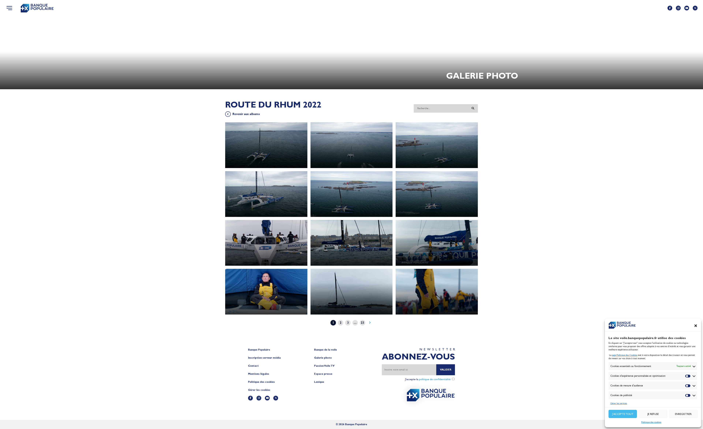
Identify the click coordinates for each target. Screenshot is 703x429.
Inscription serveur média (264, 357)
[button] (696, 326)
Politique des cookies (651, 422)
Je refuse (653, 414)
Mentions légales (258, 373)
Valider (445, 369)
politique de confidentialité (435, 379)
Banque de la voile (325, 349)
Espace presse (323, 373)
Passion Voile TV (324, 365)
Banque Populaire (259, 349)
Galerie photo (323, 357)
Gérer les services (618, 403)
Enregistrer (683, 414)
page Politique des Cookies (624, 355)
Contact (253, 365)
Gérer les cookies (259, 390)
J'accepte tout (622, 414)
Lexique (319, 381)
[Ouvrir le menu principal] (9, 8)
